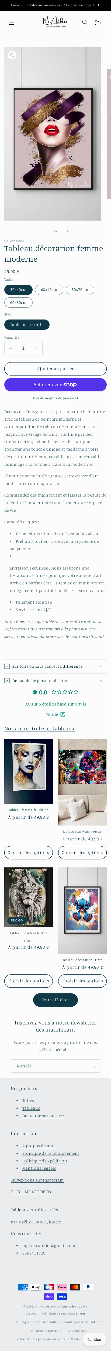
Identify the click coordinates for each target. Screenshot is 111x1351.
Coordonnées (78, 1331)
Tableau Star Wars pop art (83, 831)
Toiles (28, 1100)
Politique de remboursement (50, 1153)
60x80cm (18, 302)
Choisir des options (28, 852)
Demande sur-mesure (43, 1115)
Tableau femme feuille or (28, 810)
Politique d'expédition (44, 1160)
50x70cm (80, 289)
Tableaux (31, 1108)
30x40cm (18, 289)
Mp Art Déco (44, 1306)
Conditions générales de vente (42, 1339)
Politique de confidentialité (37, 1322)
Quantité (11, 337)
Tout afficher (56, 999)
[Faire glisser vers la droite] (68, 231)
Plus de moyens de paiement (55, 398)
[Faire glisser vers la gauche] (43, 231)
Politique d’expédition (46, 1331)
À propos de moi (38, 1145)
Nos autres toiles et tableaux (39, 728)
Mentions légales (39, 1168)
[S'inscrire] (94, 1066)
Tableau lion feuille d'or (28, 933)
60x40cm (49, 289)
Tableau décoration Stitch (82, 960)
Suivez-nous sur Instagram (37, 1180)
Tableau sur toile (27, 324)
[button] (11, 22)
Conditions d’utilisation (82, 1322)
